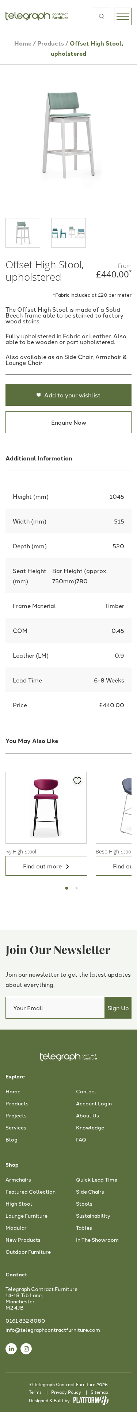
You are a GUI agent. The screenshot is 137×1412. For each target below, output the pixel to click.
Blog (11, 1139)
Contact (86, 1091)
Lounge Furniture (26, 1216)
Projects (16, 1115)
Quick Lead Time (96, 1179)
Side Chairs (90, 1192)
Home (22, 43)
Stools (84, 1204)
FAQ (81, 1139)
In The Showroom (97, 1240)
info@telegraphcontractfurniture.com (52, 1329)
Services (15, 1127)
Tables (84, 1228)
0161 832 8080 (25, 1320)
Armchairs (18, 1179)
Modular (16, 1228)
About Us (87, 1115)
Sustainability (93, 1216)
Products (50, 43)
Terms (35, 1392)
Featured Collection (30, 1192)
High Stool (18, 1204)
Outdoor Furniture (28, 1252)
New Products (23, 1240)
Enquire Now (68, 422)
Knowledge (90, 1127)
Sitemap (99, 1392)
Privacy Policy (66, 1392)
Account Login (94, 1103)
